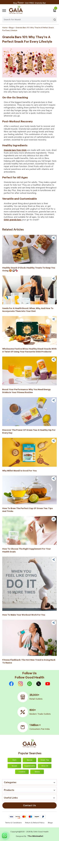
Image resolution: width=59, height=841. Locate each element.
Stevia (37, 772)
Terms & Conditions (13, 823)
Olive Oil (44, 766)
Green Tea (45, 760)
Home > (5, 28)
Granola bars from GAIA (15, 150)
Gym (14, 760)
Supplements (29, 766)
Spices (29, 760)
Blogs (50, 823)
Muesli (14, 766)
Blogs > (12, 28)
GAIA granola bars (13, 220)
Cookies (22, 772)
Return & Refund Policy (34, 823)
